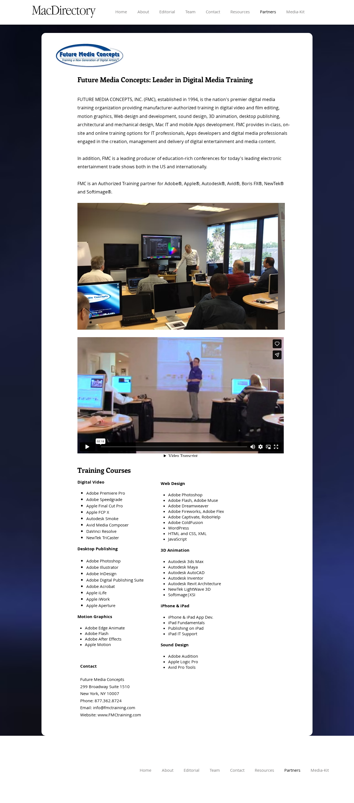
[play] (273, 325)
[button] (181, 266)
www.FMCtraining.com (119, 714)
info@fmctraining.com (114, 707)
